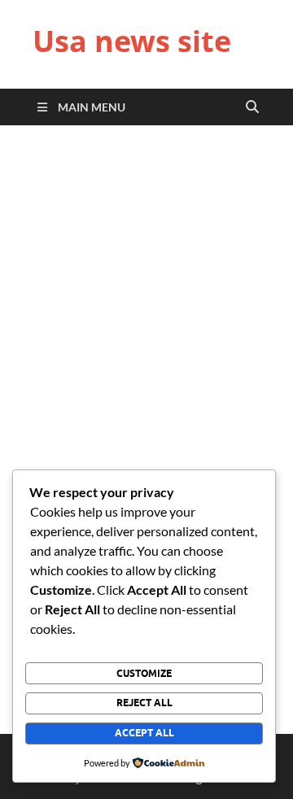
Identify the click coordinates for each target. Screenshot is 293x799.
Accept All (144, 733)
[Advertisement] (146, 304)
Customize (144, 673)
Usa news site (132, 41)
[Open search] (252, 107)
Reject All (144, 702)
